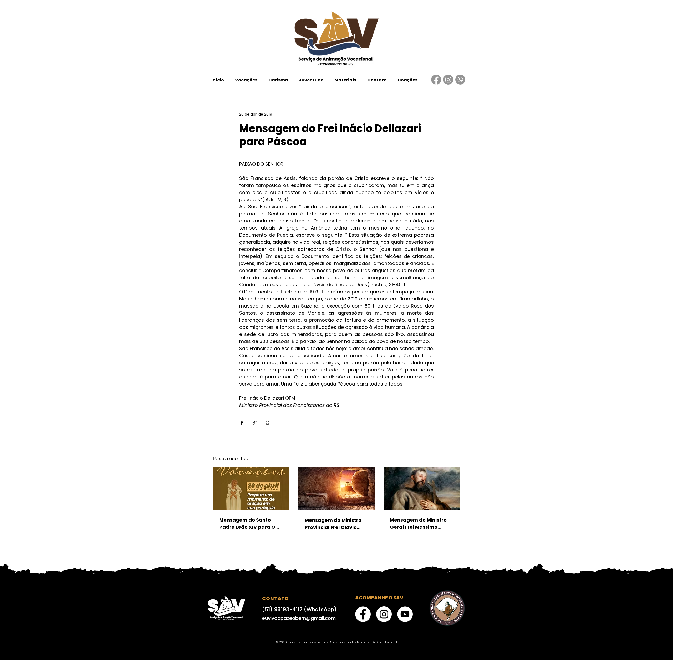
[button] (246, 80)
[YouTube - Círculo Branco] (405, 614)
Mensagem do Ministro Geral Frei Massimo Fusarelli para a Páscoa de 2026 (419, 524)
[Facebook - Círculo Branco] (363, 614)
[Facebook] (436, 80)
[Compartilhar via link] (254, 422)
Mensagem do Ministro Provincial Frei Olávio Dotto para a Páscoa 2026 (333, 524)
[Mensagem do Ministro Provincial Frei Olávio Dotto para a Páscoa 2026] (336, 488)
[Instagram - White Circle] (384, 614)
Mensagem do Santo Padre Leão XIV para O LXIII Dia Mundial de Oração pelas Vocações (249, 524)
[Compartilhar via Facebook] (241, 422)
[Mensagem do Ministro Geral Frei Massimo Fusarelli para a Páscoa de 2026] (422, 488)
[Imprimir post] (267, 422)
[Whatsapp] (460, 80)
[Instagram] (448, 80)
